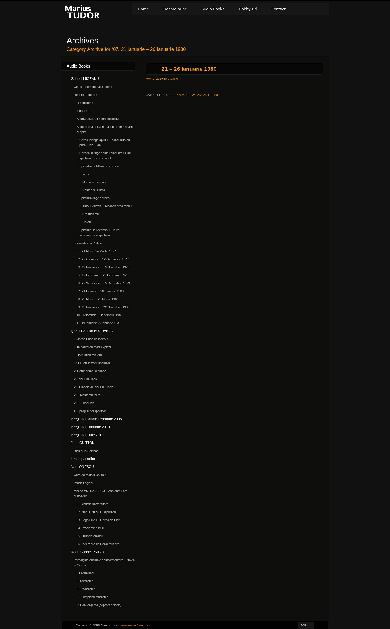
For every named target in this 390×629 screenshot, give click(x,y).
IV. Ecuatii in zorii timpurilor (92, 363)
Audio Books (212, 9)
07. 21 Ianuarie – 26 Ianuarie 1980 (100, 291)
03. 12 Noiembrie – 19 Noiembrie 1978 (103, 267)
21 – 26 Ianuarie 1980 (189, 69)
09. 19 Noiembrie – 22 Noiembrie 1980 (103, 307)
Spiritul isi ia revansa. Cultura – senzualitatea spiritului (100, 232)
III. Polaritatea (86, 589)
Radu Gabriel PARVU (87, 552)
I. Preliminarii (85, 573)
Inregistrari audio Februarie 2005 (96, 419)
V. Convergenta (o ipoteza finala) (99, 605)
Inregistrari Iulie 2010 (87, 435)
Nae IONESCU (82, 467)
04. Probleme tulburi (90, 528)
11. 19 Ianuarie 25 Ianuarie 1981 (99, 323)
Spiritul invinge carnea (94, 198)
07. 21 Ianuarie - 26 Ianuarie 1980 (192, 94)
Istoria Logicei (83, 483)
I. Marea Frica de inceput (91, 339)
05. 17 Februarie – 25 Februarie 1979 (102, 275)
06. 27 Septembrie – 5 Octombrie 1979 (103, 283)
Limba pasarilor (83, 459)
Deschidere (85, 102)
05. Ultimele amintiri (90, 536)
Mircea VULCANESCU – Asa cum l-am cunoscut (100, 493)
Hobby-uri (248, 9)
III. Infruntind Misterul (88, 355)
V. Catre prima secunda (90, 371)
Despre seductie (85, 94)
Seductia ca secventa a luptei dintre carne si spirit (105, 129)
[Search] (321, 9)
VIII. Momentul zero (87, 395)
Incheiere (83, 110)
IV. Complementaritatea (92, 597)
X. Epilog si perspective (90, 411)
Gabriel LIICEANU (85, 79)
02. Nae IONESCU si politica (96, 512)
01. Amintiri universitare (92, 504)
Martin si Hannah (94, 182)
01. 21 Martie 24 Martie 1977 (96, 251)
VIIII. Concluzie (84, 403)
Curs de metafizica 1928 (90, 475)
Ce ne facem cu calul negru (93, 86)
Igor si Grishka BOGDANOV (92, 331)
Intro (85, 174)
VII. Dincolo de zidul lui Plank (93, 387)
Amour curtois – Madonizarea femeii (107, 206)
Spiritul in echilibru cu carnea (99, 166)
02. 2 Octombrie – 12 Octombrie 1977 (103, 259)
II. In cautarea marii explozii (92, 347)
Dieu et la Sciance (86, 451)
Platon (86, 222)
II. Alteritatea (85, 581)
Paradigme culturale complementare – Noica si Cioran (104, 562)
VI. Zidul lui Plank (85, 379)
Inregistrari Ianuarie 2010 (90, 427)
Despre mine (175, 9)
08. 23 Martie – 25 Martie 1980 (97, 299)
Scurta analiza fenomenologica (98, 118)
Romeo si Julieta (93, 190)
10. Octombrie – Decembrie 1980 (99, 315)
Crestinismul (90, 214)
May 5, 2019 (154, 78)
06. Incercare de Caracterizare (98, 544)
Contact (278, 9)
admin (173, 78)
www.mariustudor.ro (134, 625)
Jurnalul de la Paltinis (88, 243)
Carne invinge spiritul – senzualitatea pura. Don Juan (104, 142)
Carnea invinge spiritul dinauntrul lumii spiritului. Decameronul (105, 155)
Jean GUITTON (83, 443)
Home (143, 9)
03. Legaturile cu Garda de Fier (98, 520)
